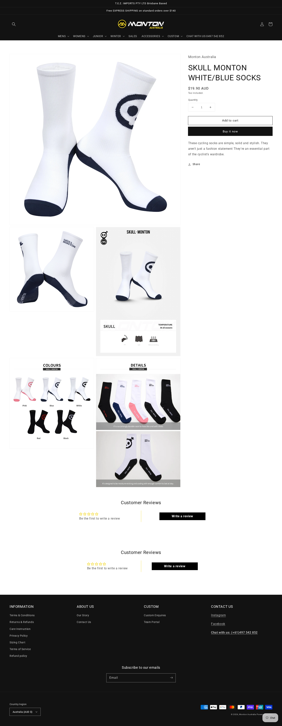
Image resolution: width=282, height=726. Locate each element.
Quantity (193, 99)
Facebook (218, 624)
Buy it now (230, 131)
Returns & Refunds (22, 622)
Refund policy (18, 655)
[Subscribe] (171, 678)
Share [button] (196, 164)
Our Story (83, 615)
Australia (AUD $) (23, 711)
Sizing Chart (17, 642)
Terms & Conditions (22, 615)
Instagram (218, 615)
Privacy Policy (19, 635)
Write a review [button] (182, 516)
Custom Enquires (155, 615)
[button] (14, 24)
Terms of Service (20, 649)
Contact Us (84, 622)
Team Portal (152, 622)
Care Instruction (20, 628)
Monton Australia (247, 714)
